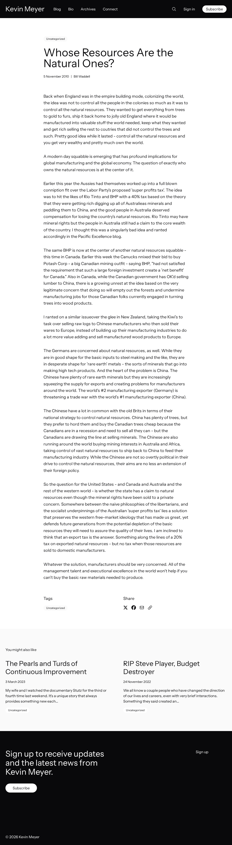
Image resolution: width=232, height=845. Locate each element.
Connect (110, 9)
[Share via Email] (142, 607)
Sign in (189, 9)
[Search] (172, 9)
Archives (88, 9)
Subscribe (214, 9)
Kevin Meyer (29, 837)
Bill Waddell (82, 76)
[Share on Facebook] (133, 607)
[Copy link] (150, 607)
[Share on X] (125, 607)
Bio (70, 9)
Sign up (202, 752)
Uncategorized (55, 38)
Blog (57, 9)
